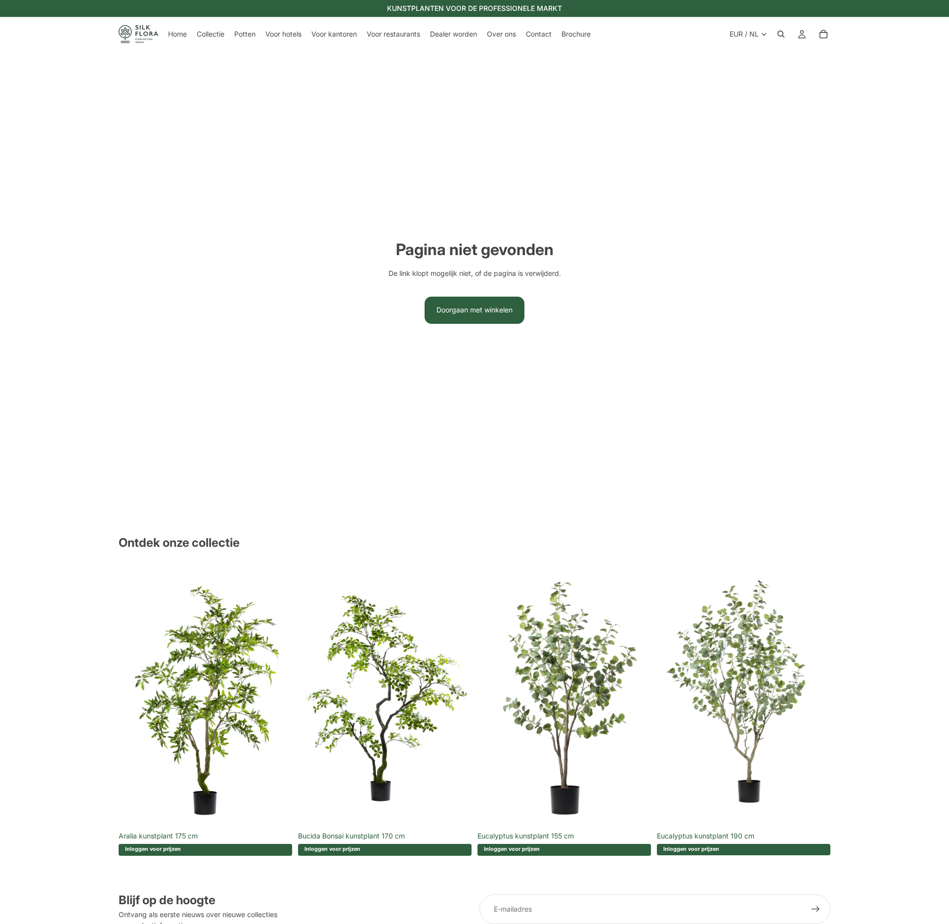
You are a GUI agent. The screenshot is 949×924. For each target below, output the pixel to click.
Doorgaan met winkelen (474, 310)
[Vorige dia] (133, 696)
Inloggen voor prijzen (153, 849)
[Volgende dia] (277, 696)
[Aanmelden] (815, 909)
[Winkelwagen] (823, 34)
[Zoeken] (781, 34)
